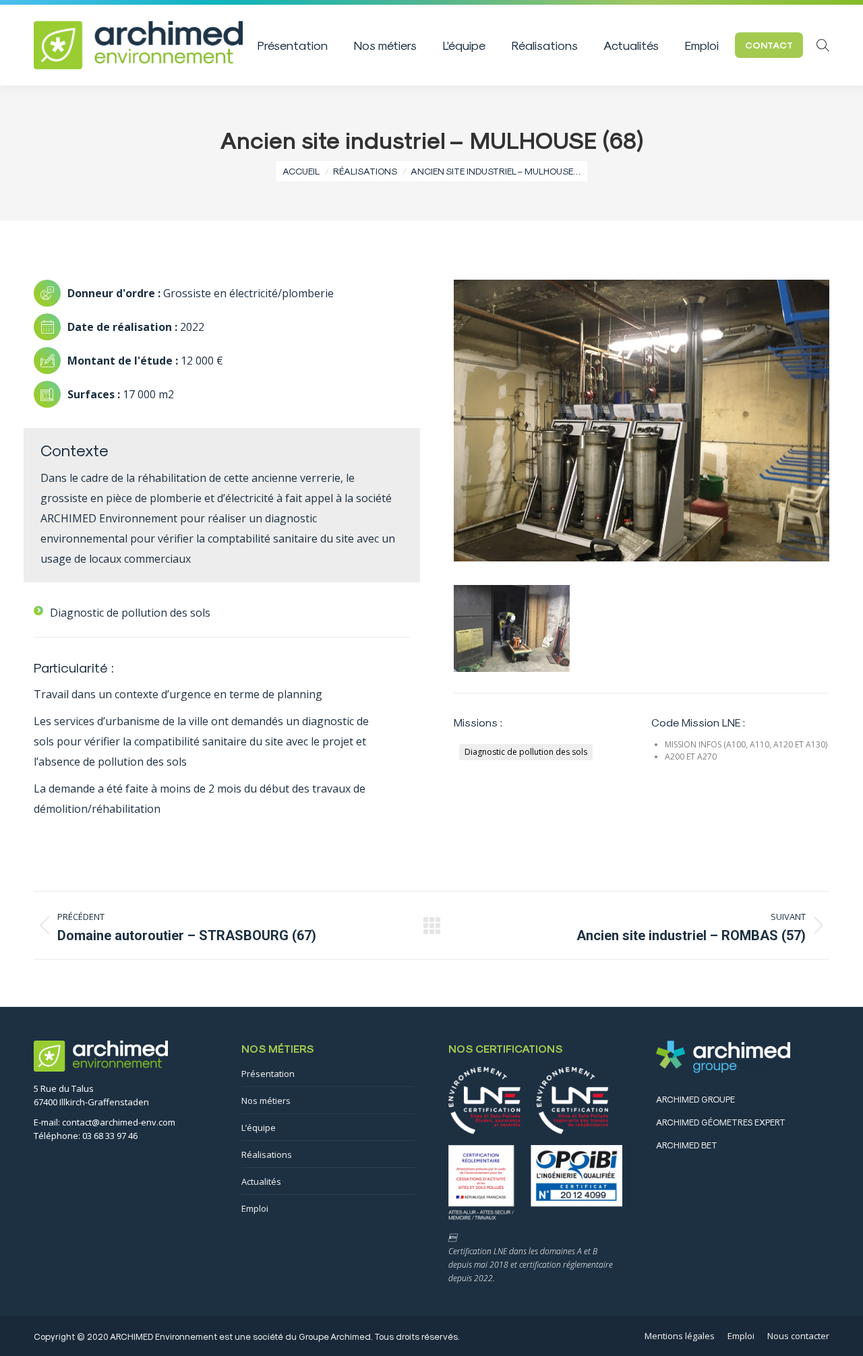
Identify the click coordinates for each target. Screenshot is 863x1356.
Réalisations (266, 1154)
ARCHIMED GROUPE (695, 1099)
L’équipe (258, 1127)
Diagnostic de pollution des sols (526, 752)
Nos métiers (266, 1101)
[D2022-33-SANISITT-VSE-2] (512, 628)
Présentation (268, 1074)
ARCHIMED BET (686, 1145)
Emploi (254, 1208)
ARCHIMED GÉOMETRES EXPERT (720, 1122)
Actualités (261, 1181)
